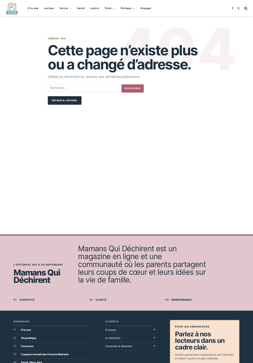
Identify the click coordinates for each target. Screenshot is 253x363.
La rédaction (130, 338)
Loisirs (94, 8)
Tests (108, 8)
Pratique (126, 8)
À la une (33, 8)
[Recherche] (245, 8)
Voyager (145, 8)
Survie (64, 8)
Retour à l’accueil (64, 100)
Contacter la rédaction (130, 346)
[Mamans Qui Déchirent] (12, 8)
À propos (130, 329)
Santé (81, 8)
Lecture (49, 8)
